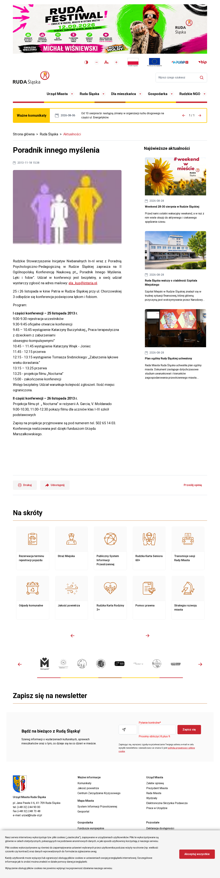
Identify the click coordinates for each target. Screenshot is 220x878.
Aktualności (72, 134)
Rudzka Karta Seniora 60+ (149, 548)
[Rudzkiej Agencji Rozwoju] (63, 663)
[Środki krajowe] (133, 62)
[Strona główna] (31, 77)
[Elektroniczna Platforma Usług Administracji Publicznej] (179, 62)
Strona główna (24, 134)
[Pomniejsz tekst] (96, 62)
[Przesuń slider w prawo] (147, 635)
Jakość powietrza (71, 597)
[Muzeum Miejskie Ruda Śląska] (82, 664)
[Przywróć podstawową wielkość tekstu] (106, 62)
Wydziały (151, 798)
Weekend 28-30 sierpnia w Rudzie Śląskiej (175, 190)
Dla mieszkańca (123, 94)
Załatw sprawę (155, 783)
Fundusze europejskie (91, 828)
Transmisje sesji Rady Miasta (188, 548)
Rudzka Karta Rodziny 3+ (110, 597)
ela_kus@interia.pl (83, 283)
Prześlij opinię (193, 485)
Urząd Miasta (57, 94)
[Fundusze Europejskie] (154, 62)
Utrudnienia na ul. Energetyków (126, 115)
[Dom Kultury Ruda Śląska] (138, 664)
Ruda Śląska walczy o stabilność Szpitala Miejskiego (175, 266)
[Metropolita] (45, 663)
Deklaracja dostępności (160, 828)
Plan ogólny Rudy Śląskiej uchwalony (175, 344)
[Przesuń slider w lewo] (72, 635)
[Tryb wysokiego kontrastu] (86, 62)
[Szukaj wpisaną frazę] (202, 77)
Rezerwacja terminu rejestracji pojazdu (32, 548)
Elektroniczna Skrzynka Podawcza (167, 803)
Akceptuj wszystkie (197, 854)
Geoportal (83, 811)
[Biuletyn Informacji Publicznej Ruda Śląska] (202, 62)
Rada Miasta (153, 793)
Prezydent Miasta (157, 788)
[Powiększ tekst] (116, 62)
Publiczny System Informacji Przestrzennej (110, 548)
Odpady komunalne (32, 597)
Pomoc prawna (149, 597)
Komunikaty (84, 783)
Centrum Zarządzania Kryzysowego (99, 793)
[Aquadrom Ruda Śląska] (176, 663)
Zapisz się (189, 729)
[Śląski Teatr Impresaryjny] (119, 663)
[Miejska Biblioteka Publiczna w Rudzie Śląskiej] (101, 664)
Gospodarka (157, 94)
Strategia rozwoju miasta (188, 597)
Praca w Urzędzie (156, 808)
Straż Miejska (71, 548)
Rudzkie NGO (189, 94)
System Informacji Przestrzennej (97, 806)
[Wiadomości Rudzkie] (157, 663)
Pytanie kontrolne (150, 723)
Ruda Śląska (89, 94)
